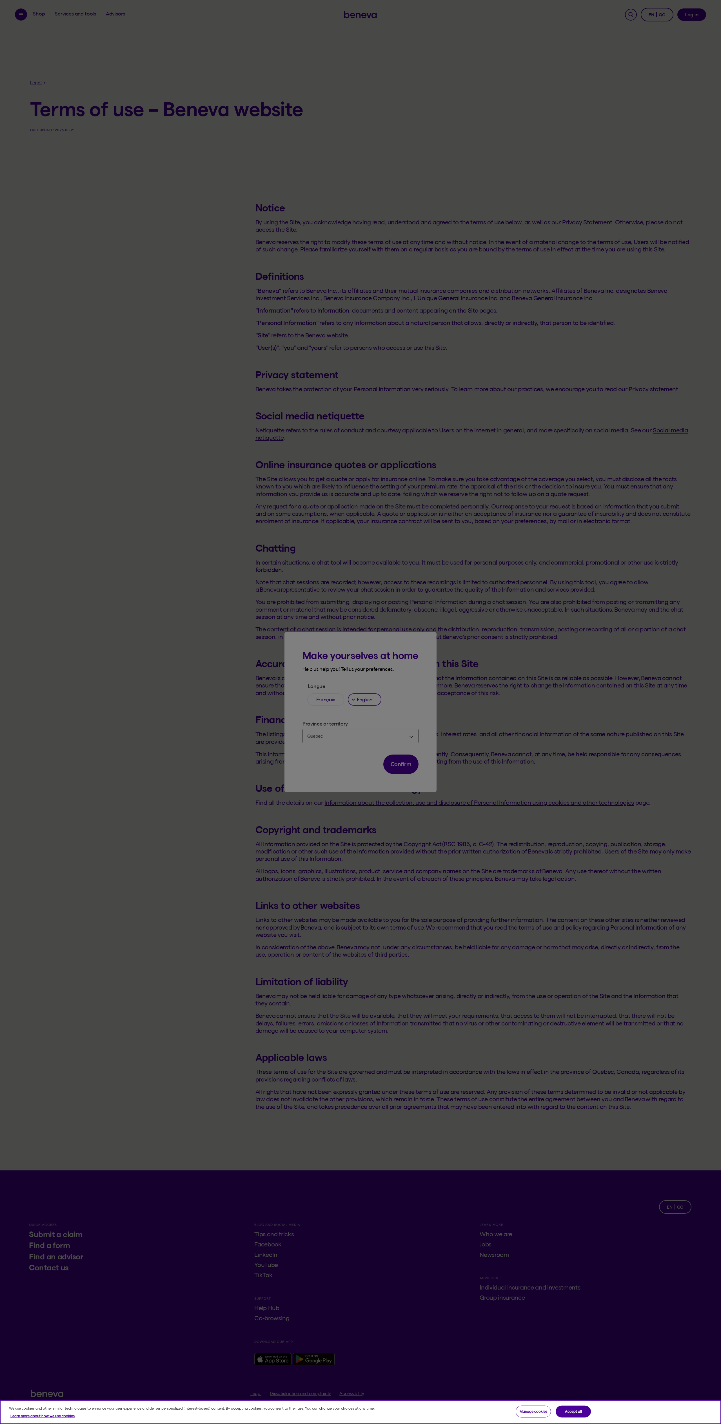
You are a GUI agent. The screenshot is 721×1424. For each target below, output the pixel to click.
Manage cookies (533, 1411)
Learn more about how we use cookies (42, 1416)
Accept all (573, 1411)
